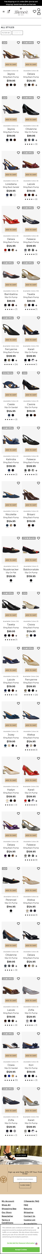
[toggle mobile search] (39, 9)
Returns (28, 1209)
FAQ (26, 1205)
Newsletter (7, 1216)
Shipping (28, 1212)
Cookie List (29, 1220)
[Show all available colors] (36, 85)
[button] (11, 54)
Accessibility (30, 1224)
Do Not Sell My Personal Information (21, 1243)
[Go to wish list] (34, 11)
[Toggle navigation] (3, 11)
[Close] (38, 1228)
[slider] (30, 144)
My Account (8, 1201)
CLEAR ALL (17, 33)
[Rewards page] (8, 11)
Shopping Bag (9, 1209)
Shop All (6, 1205)
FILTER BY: (6, 33)
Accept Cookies (21, 1249)
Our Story (7, 1212)
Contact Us (29, 1216)
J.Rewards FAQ (31, 1201)
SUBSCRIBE (25, 1185)
